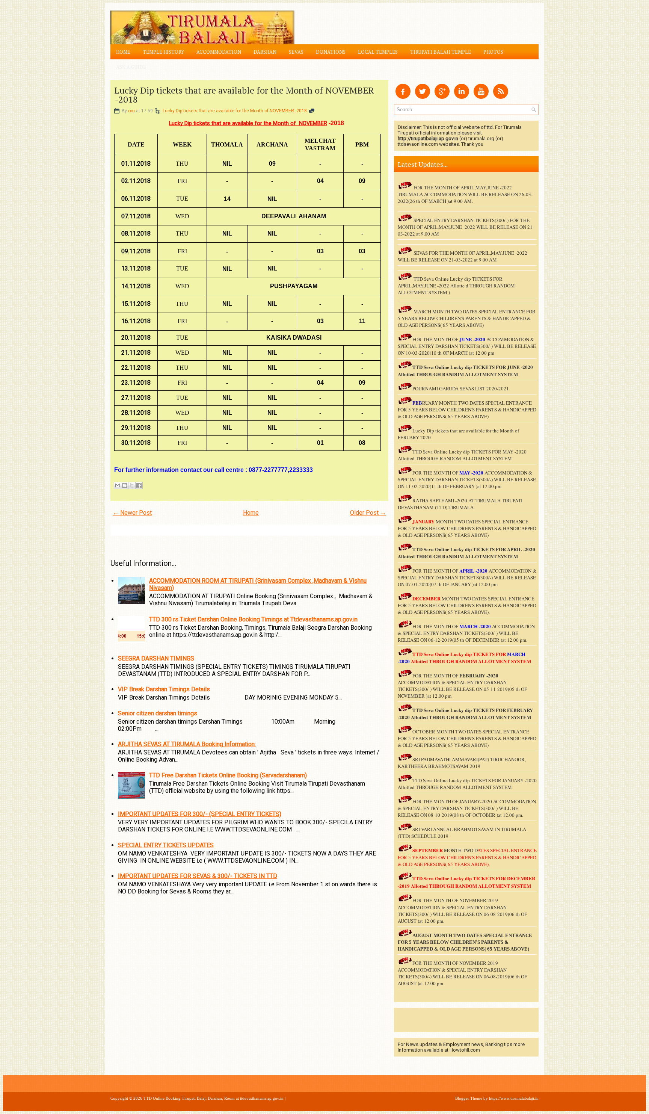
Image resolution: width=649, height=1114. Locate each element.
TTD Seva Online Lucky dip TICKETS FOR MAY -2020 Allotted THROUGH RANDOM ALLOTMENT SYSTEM (462, 455)
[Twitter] (423, 96)
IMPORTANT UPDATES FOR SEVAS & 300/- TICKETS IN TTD (197, 876)
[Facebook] (403, 96)
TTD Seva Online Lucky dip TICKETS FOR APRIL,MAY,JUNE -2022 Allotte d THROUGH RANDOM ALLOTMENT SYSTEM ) (456, 285)
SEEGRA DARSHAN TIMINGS (156, 658)
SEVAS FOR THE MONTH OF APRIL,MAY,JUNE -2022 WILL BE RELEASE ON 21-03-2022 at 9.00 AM (462, 256)
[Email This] (117, 485)
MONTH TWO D (460, 850)
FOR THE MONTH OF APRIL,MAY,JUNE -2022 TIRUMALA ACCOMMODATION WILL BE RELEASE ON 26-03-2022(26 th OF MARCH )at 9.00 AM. (465, 194)
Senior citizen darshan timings (157, 713)
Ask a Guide (131, 66)
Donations (331, 51)
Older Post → (368, 512)
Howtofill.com (465, 1050)
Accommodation (218, 51)
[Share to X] (132, 485)
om (131, 110)
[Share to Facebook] (139, 485)
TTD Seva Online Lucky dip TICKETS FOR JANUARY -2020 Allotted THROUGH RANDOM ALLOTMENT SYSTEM (467, 784)
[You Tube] (481, 96)
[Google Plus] (442, 96)
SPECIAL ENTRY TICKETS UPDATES (166, 845)
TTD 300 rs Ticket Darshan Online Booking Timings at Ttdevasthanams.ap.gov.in (253, 619)
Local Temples (378, 51)
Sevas (296, 51)
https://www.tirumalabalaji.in (514, 1098)
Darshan (265, 51)
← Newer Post (132, 512)
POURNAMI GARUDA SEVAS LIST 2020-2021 (460, 388)
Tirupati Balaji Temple (440, 51)
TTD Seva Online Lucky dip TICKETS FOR (459, 549)
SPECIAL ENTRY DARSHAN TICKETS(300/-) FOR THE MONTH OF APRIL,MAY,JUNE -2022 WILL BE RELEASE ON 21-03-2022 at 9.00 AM (466, 227)
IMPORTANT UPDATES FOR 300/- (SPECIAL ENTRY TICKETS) (199, 814)
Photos (493, 51)
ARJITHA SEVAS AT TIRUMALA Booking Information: (187, 744)
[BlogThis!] (124, 485)
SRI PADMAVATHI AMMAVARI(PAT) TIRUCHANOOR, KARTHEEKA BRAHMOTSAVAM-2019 (462, 762)
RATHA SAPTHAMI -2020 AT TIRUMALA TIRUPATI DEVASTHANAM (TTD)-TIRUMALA (460, 504)
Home (123, 51)
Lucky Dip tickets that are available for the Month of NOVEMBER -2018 (244, 95)
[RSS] (501, 96)
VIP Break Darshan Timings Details (164, 689)
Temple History (163, 51)
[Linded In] (462, 96)
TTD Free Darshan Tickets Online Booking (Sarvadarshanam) (228, 775)
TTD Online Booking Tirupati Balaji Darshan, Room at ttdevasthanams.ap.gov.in (213, 1098)
